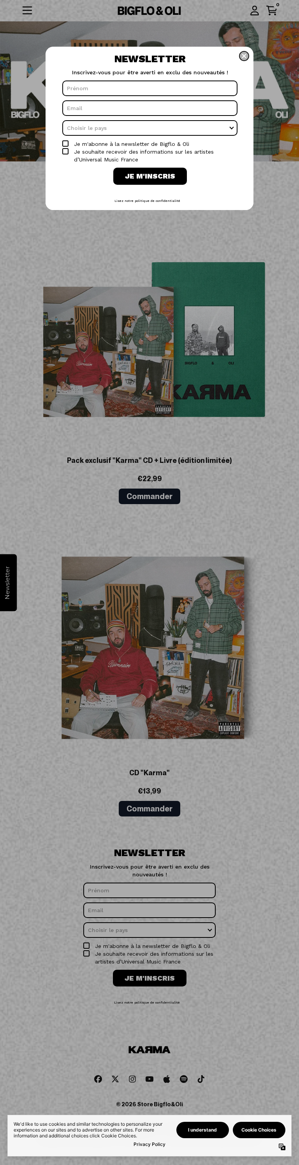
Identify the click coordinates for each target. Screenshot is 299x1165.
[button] (244, 56)
